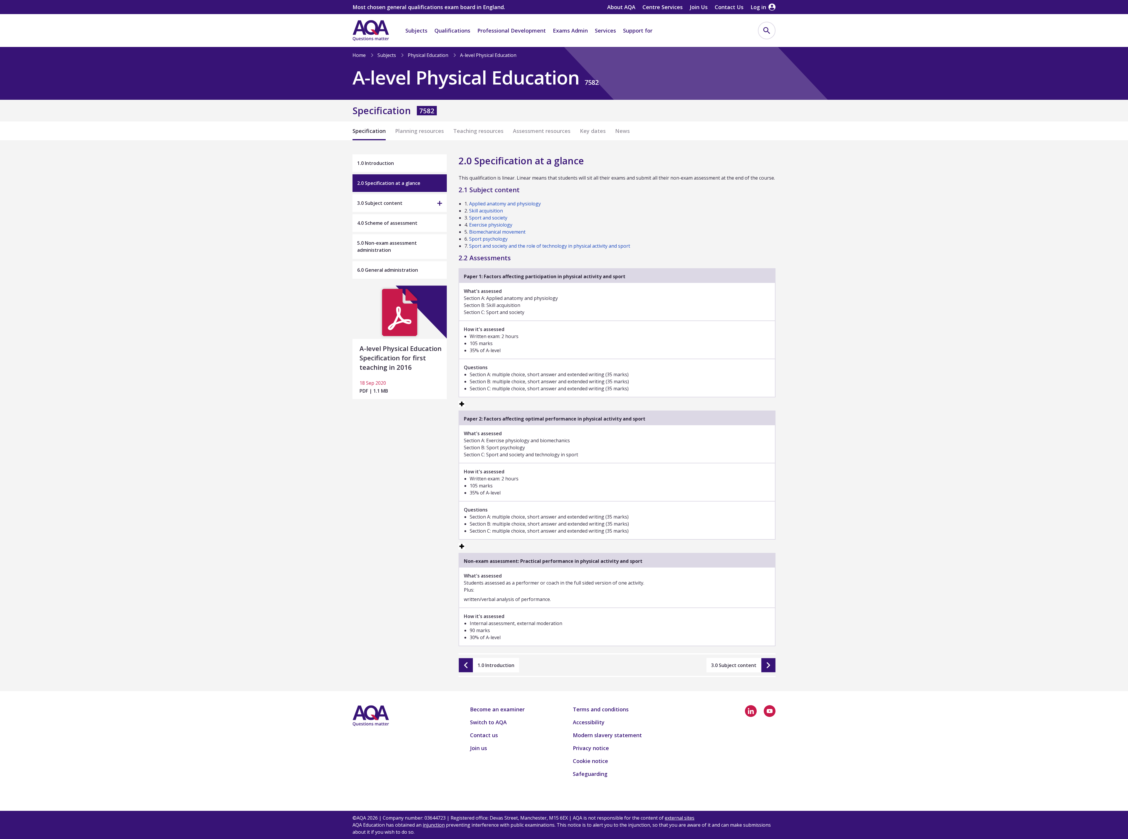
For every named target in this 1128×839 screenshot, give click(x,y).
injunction (434, 825)
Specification (369, 130)
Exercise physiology (490, 225)
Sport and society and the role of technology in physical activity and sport (549, 246)
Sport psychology (488, 239)
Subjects (416, 30)
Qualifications (452, 30)
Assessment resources (541, 130)
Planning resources (419, 130)
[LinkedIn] (751, 711)
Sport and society (488, 218)
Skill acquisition (486, 210)
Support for (637, 30)
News (622, 130)
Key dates (593, 130)
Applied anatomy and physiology (505, 203)
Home (359, 55)
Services (605, 30)
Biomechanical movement (497, 232)
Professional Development (511, 30)
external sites (679, 818)
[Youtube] (770, 711)
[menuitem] (767, 30)
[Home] (370, 30)
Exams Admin (570, 30)
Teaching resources (478, 130)
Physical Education (428, 55)
